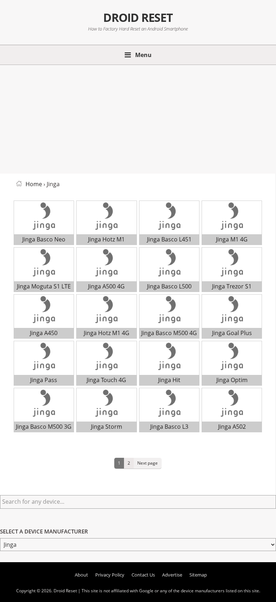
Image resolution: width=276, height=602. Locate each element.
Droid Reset (137, 17)
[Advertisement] (138, 118)
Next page (147, 463)
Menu (143, 55)
